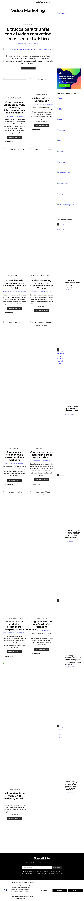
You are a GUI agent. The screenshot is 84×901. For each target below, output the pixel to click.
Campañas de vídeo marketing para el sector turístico (41, 455)
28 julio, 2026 (69, 289)
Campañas (8, 618)
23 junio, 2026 (69, 414)
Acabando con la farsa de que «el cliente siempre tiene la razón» (72, 409)
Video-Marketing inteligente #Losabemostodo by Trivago (41, 284)
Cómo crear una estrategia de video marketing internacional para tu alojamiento (14, 107)
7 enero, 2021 (22, 43)
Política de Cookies (21, 898)
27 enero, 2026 (69, 666)
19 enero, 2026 (69, 792)
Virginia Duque (20, 116)
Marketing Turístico (14, 97)
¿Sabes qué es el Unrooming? (41, 99)
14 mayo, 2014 (8, 802)
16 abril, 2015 (8, 463)
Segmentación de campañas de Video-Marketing (41, 624)
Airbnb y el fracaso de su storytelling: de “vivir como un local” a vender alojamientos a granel (72, 534)
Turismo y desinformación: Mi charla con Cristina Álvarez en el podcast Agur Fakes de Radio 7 (73, 660)
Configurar (44, 890)
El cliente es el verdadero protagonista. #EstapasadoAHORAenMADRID (21, 625)
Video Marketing (28, 24)
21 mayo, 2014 (35, 630)
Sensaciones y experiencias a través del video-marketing (14, 456)
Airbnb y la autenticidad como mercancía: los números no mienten (72, 283)
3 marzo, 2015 (36, 460)
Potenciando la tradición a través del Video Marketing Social (14, 284)
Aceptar (75, 890)
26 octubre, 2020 (9, 116)
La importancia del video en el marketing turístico (15, 796)
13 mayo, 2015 (35, 291)
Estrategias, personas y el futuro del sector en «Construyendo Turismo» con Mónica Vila (73, 785)
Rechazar (59, 890)
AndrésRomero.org (42, 2)
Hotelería (34, 275)
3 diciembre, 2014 (8, 632)
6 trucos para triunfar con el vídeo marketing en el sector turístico (28, 34)
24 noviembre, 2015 (35, 104)
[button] (80, 2)
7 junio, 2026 (69, 541)
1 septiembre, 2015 (8, 291)
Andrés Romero (33, 43)
